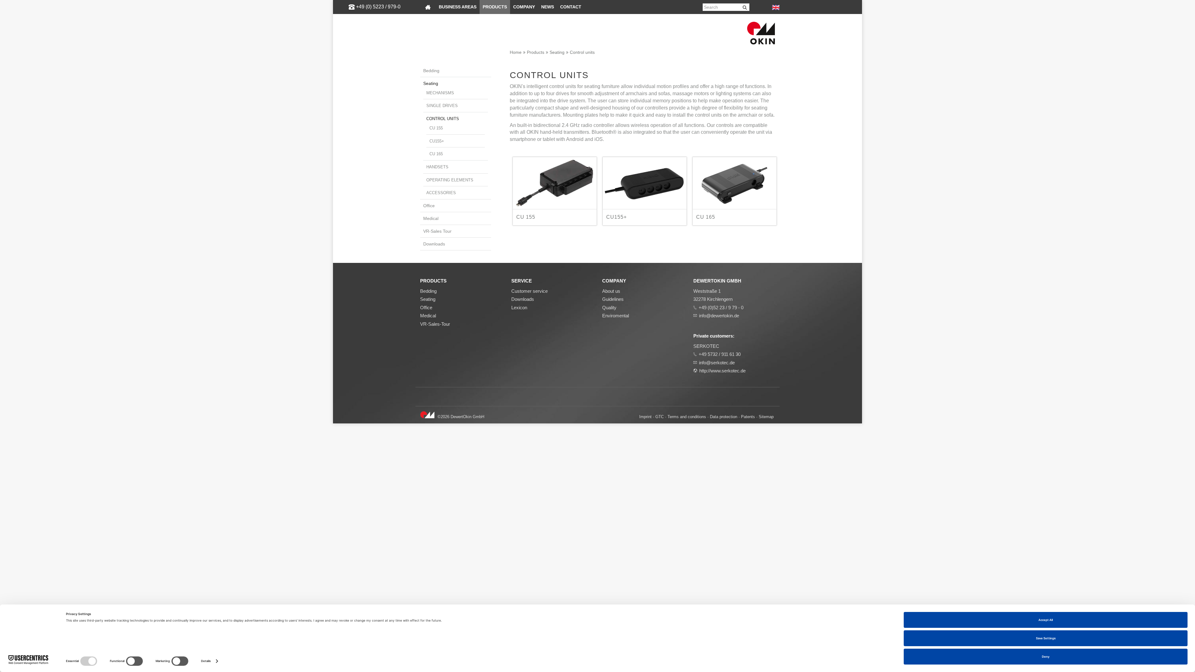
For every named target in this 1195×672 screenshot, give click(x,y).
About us (611, 291)
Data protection (723, 416)
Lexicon (519, 307)
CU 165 (436, 154)
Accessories (441, 192)
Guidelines (613, 299)
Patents (748, 416)
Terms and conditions (687, 416)
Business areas (457, 6)
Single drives (442, 105)
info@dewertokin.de (719, 315)
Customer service (529, 291)
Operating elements (449, 180)
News (547, 6)
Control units (582, 52)
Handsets (437, 167)
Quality (609, 307)
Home (516, 52)
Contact (570, 6)
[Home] (428, 7)
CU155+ (436, 141)
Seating (557, 52)
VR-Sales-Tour (435, 324)
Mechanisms (440, 93)
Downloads (434, 243)
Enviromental (615, 315)
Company (524, 6)
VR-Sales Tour (437, 231)
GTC (659, 416)
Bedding (431, 70)
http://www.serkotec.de (722, 370)
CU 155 (436, 128)
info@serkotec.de (717, 362)
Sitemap (766, 416)
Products (495, 6)
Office (429, 205)
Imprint (645, 416)
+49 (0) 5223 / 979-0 (378, 6)
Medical (430, 218)
